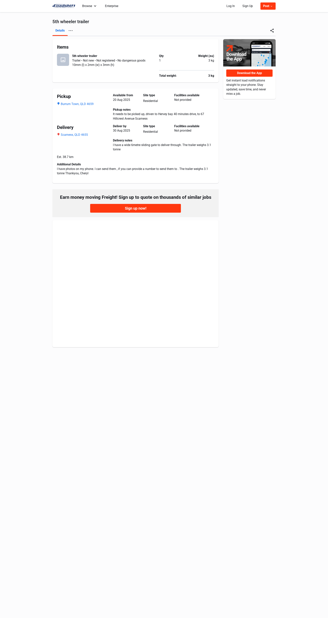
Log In (230, 6)
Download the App (249, 73)
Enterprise (111, 6)
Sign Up (247, 6)
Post (266, 6)
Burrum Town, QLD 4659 (77, 104)
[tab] (60, 30)
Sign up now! (135, 208)
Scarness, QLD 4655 (74, 135)
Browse (87, 6)
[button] (70, 30)
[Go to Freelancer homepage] (65, 6)
